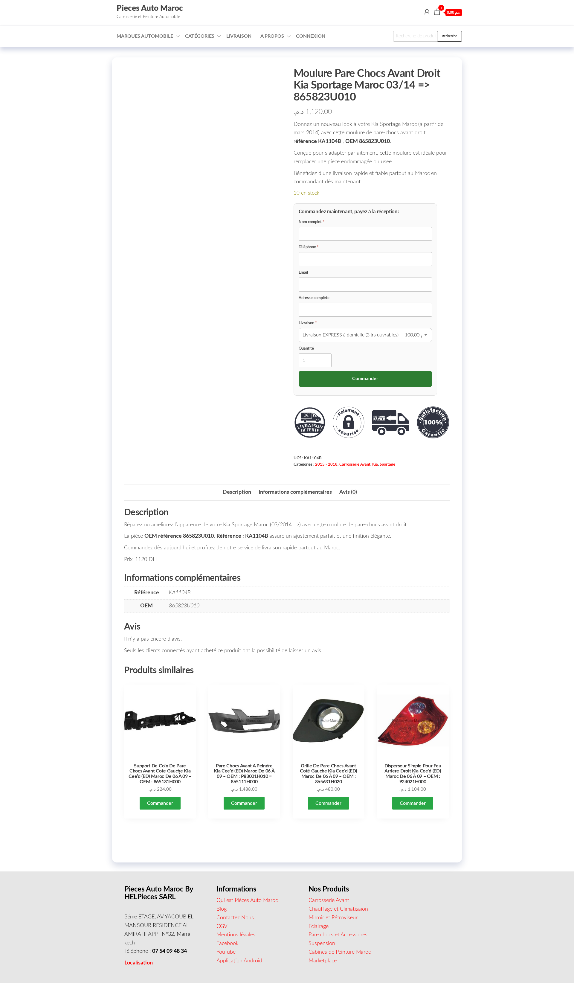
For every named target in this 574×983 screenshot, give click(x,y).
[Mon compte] (427, 12)
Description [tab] (237, 492)
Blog (221, 909)
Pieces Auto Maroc (150, 8)
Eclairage (319, 926)
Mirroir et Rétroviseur (333, 917)
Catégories (199, 36)
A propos (272, 36)
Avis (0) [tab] (348, 492)
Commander (160, 803)
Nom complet (311, 222)
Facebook (227, 943)
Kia (375, 464)
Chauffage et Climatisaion (338, 909)
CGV (222, 926)
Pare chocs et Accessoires (338, 935)
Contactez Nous (235, 917)
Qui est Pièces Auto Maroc (247, 900)
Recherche (449, 36)
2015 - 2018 (326, 464)
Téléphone (309, 247)
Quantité (306, 348)
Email (303, 273)
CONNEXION (310, 36)
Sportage (387, 464)
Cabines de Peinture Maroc (340, 952)
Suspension (322, 943)
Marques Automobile (145, 36)
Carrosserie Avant (354, 464)
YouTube (226, 952)
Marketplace (323, 961)
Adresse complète (314, 298)
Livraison (238, 36)
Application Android (239, 961)
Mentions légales (235, 935)
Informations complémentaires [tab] (295, 492)
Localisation (138, 963)
